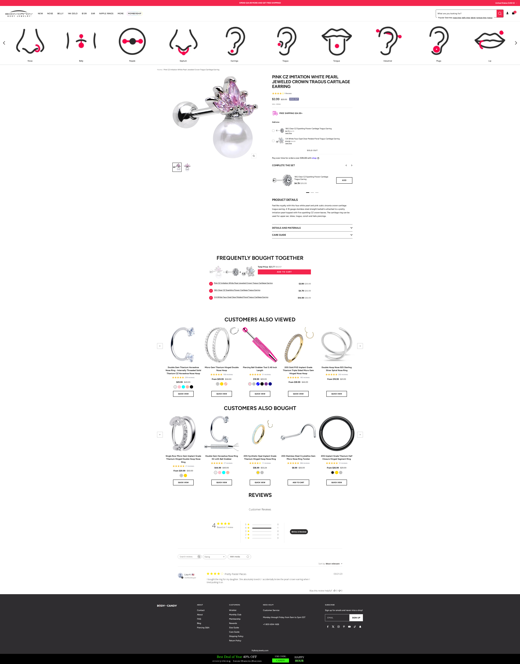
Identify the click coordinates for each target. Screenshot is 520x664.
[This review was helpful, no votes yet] (335, 590)
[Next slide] (349, 165)
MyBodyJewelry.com (260, 650)
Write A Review (299, 531)
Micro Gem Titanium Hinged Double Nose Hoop (222, 369)
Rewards (233, 623)
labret (473, 18)
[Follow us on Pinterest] (344, 626)
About (200, 614)
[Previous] (4, 43)
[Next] (516, 43)
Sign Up (356, 618)
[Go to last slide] (344, 165)
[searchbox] (187, 557)
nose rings (457, 18)
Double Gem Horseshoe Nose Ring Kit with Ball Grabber (221, 457)
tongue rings (481, 18)
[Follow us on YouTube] (349, 626)
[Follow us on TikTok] (355, 626)
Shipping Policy (236, 636)
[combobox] (214, 556)
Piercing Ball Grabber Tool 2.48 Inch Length (260, 369)
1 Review (288, 93)
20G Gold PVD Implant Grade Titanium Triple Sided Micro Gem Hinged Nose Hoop (298, 370)
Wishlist (232, 610)
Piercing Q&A (203, 627)
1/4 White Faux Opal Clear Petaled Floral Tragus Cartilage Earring (241, 297)
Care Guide (234, 632)
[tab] (307, 192)
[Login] (507, 13)
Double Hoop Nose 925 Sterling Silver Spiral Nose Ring (337, 369)
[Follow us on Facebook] (327, 626)
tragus (489, 18)
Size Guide (234, 627)
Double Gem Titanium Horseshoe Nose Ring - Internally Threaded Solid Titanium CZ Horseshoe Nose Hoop (183, 370)
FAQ (199, 619)
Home (159, 70)
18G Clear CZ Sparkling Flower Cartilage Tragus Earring (311, 178)
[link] (175, 386)
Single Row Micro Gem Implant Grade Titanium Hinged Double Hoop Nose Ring (183, 459)
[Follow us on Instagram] (338, 626)
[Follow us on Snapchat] (360, 626)
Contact (201, 610)
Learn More (288, 133)
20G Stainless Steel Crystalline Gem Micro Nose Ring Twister (298, 457)
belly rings (466, 18)
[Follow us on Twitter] (333, 626)
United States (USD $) (505, 3)
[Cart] (513, 13)
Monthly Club (235, 614)
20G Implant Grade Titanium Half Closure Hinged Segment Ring (336, 457)
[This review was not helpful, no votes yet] (339, 590)
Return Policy (235, 640)
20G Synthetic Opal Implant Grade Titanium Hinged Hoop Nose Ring (260, 457)
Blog (199, 623)
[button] (160, 346)
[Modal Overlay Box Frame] (260, 659)
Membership (234, 619)
